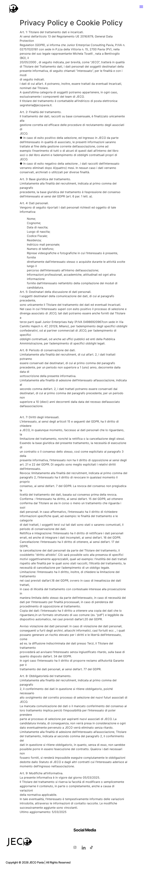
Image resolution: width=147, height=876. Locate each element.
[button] (141, 6)
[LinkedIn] (85, 847)
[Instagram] (77, 847)
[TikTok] (93, 847)
